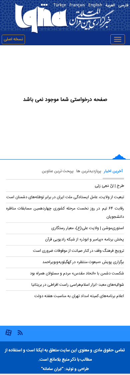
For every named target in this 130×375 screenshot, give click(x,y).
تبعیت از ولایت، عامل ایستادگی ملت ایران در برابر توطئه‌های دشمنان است (65, 197)
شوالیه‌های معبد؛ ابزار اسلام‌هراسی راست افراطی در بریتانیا (77, 284)
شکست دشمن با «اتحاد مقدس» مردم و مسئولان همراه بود (77, 273)
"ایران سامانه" (52, 369)
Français (77, 4)
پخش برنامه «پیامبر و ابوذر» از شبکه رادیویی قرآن (84, 239)
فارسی (123, 5)
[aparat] (8, 335)
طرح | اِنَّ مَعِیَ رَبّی (109, 186)
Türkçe (59, 4)
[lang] (45, 5)
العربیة (110, 5)
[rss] (20, 332)
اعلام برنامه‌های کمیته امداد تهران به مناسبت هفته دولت (79, 296)
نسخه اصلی (13, 39)
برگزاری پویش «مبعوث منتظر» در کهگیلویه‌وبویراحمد (83, 262)
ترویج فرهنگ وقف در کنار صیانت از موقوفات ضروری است (78, 250)
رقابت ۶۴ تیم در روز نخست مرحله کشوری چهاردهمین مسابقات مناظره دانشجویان (65, 212)
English (95, 4)
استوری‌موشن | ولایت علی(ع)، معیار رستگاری (87, 228)
